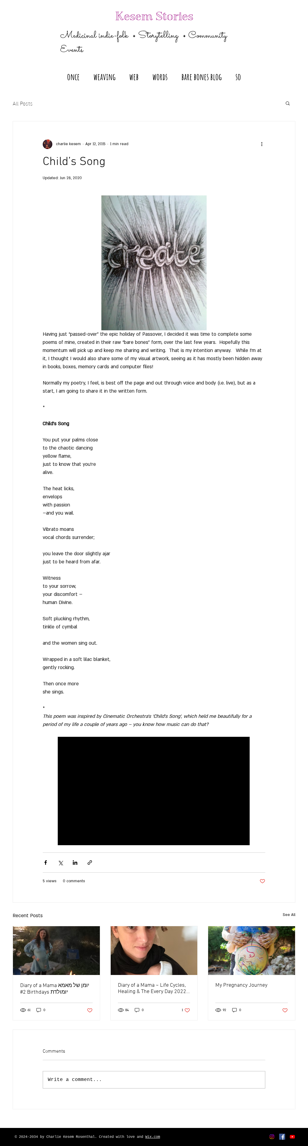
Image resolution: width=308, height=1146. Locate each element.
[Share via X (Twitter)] (60, 862)
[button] (104, 74)
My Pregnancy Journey (241, 985)
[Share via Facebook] (45, 862)
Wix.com (152, 1137)
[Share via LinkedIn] (75, 862)
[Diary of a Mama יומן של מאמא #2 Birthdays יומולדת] (56, 950)
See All (289, 914)
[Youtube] (292, 1137)
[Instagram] (272, 1137)
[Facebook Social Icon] (282, 1137)
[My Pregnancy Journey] (251, 950)
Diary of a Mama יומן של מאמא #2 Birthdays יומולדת (54, 989)
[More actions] (261, 144)
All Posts (23, 103)
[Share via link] (90, 862)
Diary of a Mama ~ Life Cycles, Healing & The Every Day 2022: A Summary (152, 988)
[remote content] (154, 791)
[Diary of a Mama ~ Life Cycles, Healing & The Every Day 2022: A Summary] (154, 950)
